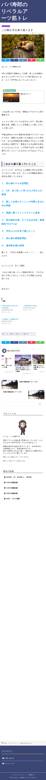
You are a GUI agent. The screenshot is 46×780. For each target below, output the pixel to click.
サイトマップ (9, 763)
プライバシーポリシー (19, 774)
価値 (13, 333)
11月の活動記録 (12, 488)
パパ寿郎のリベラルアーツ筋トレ (14, 11)
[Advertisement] (37, 8)
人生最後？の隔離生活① (10, 319)
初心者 (19, 333)
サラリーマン (6, 26)
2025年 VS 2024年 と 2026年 (19, 477)
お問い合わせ (9, 758)
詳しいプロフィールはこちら (14, 461)
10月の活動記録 (12, 493)
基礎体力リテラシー (30, 333)
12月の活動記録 (12, 482)
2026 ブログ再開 (13, 498)
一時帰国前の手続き (30, 306)
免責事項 (30, 774)
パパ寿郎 (6, 333)
